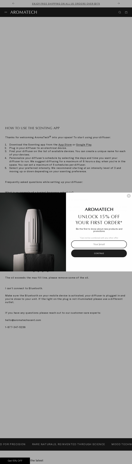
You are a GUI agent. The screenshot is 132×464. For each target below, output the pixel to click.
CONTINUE (99, 253)
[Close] (129, 196)
